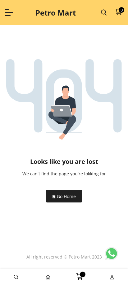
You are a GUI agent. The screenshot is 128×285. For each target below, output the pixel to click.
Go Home (66, 196)
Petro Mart (55, 12)
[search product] (104, 12)
